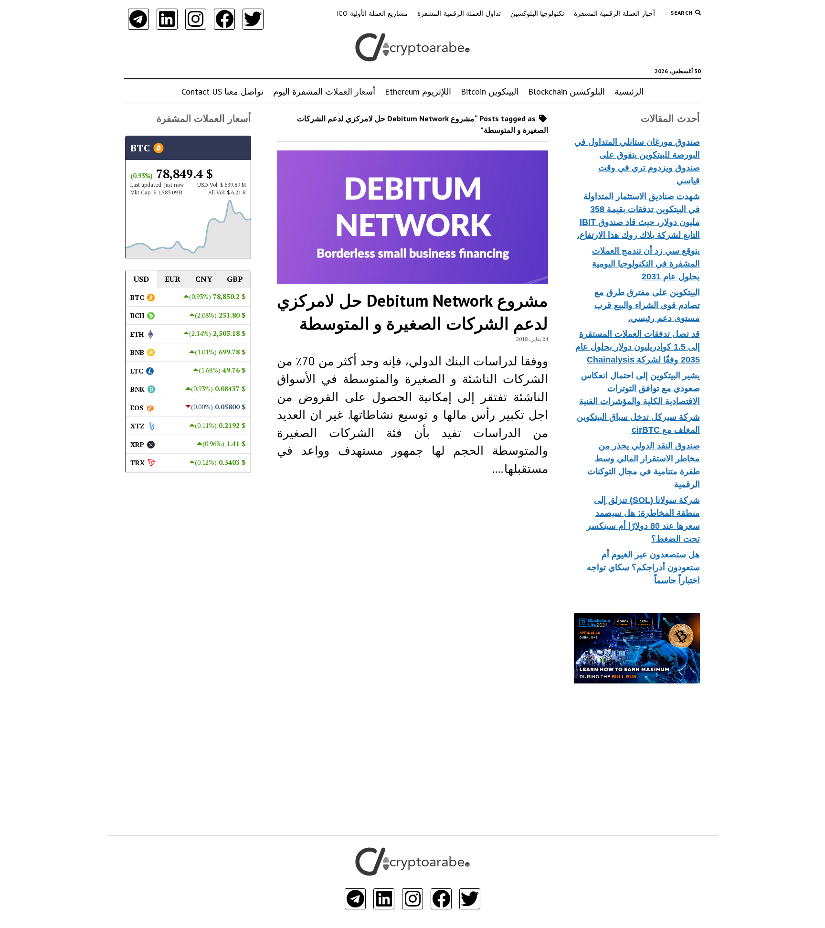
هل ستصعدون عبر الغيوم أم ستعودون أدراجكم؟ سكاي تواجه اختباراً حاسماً (643, 567)
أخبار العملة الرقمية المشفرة (614, 13)
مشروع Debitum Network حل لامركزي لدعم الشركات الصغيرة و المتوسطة (412, 311)
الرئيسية (629, 91)
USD (141, 279)
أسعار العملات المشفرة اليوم (324, 91)
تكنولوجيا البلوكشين (537, 13)
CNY (203, 279)
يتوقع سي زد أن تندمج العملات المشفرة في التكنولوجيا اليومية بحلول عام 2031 (646, 263)
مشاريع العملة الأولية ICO (372, 13)
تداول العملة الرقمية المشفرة (458, 13)
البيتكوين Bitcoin (489, 91)
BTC (141, 147)
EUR (172, 279)
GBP (235, 279)
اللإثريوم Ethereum (418, 91)
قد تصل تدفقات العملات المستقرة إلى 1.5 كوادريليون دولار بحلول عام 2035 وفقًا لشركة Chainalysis (637, 346)
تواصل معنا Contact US (222, 91)
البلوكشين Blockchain (566, 91)
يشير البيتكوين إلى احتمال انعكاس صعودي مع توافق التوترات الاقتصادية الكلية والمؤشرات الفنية (639, 388)
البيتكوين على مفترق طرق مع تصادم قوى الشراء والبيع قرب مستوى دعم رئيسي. (647, 305)
